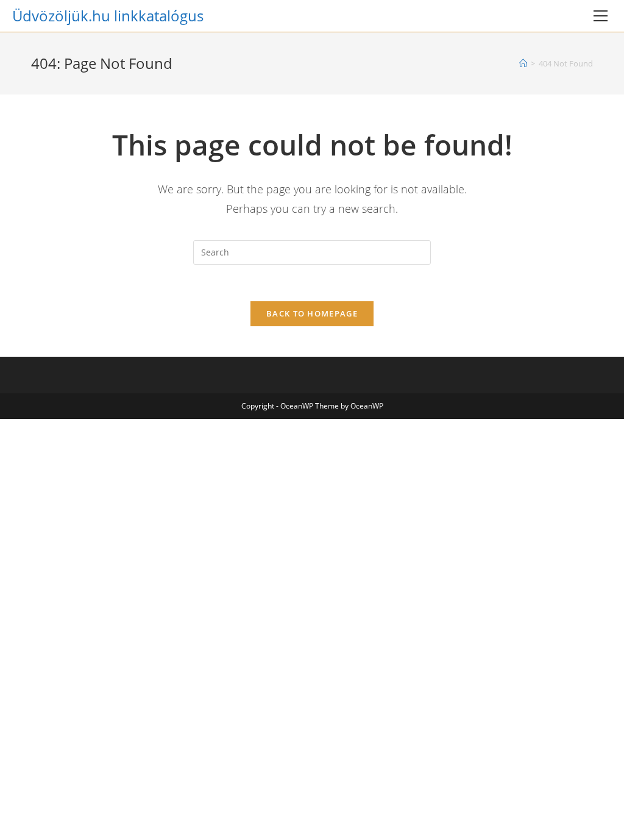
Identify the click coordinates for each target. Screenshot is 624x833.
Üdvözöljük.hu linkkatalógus (108, 15)
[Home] (523, 63)
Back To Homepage (312, 313)
